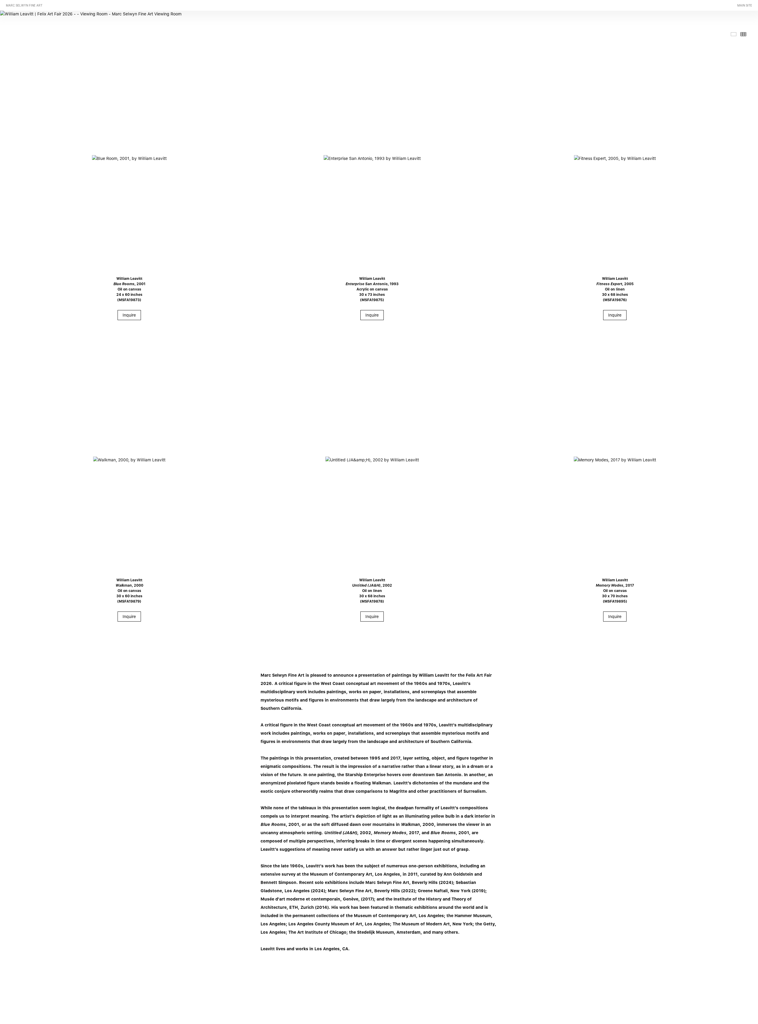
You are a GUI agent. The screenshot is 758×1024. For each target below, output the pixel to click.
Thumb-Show (733, 34)
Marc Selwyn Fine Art (24, 5)
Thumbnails (743, 34)
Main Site (744, 5)
